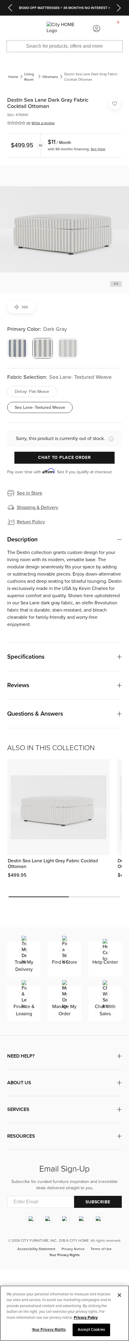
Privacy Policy (86, 1317)
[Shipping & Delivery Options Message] (109, 438)
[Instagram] (30, 1218)
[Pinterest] (81, 1218)
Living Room (29, 77)
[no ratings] (16, 123)
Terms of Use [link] (101, 1249)
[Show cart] (118, 28)
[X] (64, 1218)
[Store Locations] (32, 28)
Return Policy (31, 522)
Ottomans (50, 77)
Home (13, 77)
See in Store (29, 493)
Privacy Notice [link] (73, 1249)
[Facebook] (47, 1218)
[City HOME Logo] (64, 28)
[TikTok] (98, 1218)
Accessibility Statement (36, 1249)
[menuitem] (10, 28)
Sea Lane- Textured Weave (40, 407)
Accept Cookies (91, 1329)
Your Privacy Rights (64, 1255)
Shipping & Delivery (37, 507)
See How (98, 149)
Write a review (43, 123)
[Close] (119, 1295)
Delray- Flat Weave (32, 391)
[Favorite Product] (115, 104)
